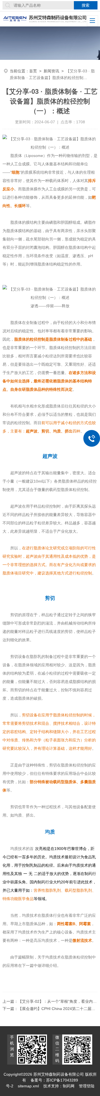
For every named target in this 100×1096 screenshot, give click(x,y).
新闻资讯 (51, 71)
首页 (33, 71)
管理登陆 (86, 1086)
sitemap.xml (28, 1086)
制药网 (68, 1086)
